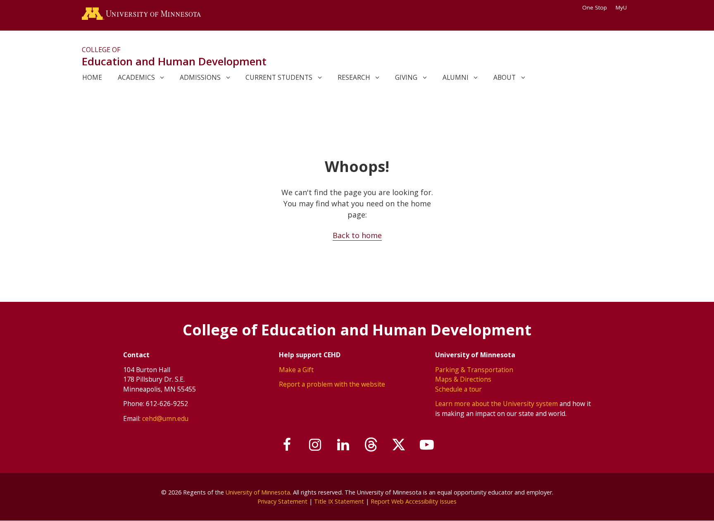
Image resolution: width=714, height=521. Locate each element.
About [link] (504, 77)
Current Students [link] (278, 77)
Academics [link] (136, 77)
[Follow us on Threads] (371, 445)
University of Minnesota (258, 492)
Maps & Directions (463, 379)
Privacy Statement (282, 501)
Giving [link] (406, 77)
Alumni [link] (456, 77)
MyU (621, 7)
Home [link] (92, 77)
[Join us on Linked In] (343, 445)
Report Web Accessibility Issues (414, 501)
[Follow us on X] (399, 445)
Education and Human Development (174, 61)
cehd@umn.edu (165, 418)
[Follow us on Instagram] (315, 445)
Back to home (357, 235)
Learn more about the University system (496, 403)
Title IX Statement (339, 501)
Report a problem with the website (332, 384)
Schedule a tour (458, 389)
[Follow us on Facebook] (288, 445)
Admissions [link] (200, 77)
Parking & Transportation (474, 369)
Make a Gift (296, 369)
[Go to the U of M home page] (141, 15)
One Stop (594, 7)
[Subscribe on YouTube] (427, 445)
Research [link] (354, 77)
